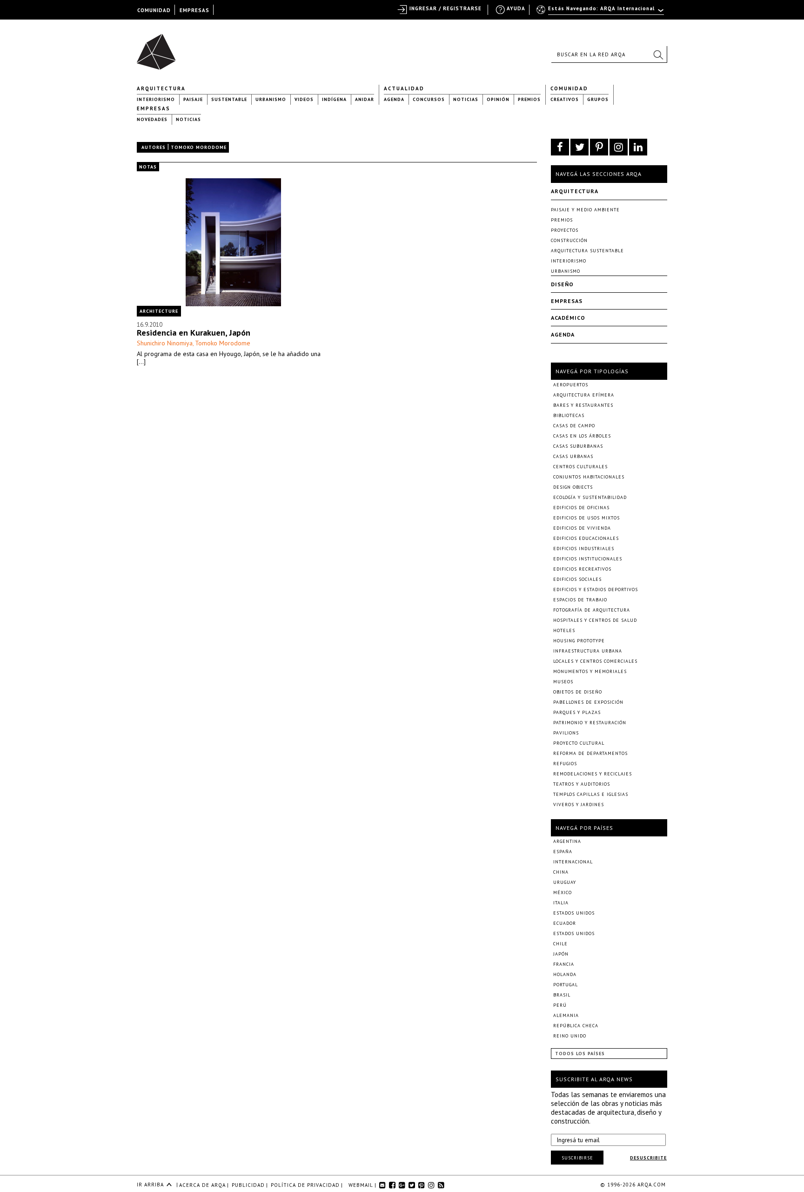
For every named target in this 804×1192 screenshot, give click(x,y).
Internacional (573, 862)
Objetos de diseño (577, 692)
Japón (561, 954)
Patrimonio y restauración (589, 723)
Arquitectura (161, 88)
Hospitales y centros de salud (595, 620)
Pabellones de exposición (588, 702)
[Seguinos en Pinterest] (599, 147)
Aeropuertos (570, 385)
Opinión (498, 99)
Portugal (565, 985)
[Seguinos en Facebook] (560, 147)
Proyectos (564, 230)
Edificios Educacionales (586, 538)
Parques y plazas (577, 712)
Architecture (159, 311)
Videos (304, 99)
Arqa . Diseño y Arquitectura (159, 47)
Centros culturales (580, 467)
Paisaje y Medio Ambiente (585, 210)
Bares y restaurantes (583, 405)
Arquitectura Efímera (583, 395)
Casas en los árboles (582, 436)
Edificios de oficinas (581, 508)
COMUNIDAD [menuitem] (154, 10)
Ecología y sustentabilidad (590, 497)
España (562, 852)
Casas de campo (574, 426)
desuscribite (648, 1158)
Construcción (569, 240)
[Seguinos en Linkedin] (638, 147)
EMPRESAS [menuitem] (194, 10)
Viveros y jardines (578, 804)
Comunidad (569, 88)
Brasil (561, 995)
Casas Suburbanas (578, 446)
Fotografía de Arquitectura (591, 610)
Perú (560, 1005)
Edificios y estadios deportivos (595, 589)
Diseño (562, 284)
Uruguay (564, 882)
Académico (568, 317)
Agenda (394, 99)
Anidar (364, 99)
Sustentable (229, 99)
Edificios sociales (577, 579)
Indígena (334, 99)
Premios (529, 99)
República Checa (575, 1026)
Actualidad (404, 88)
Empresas (153, 108)
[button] (658, 54)
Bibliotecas (568, 415)
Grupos (598, 99)
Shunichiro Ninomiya (165, 343)
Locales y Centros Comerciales (595, 661)
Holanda (564, 974)
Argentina (567, 841)
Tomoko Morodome (222, 343)
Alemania (566, 1015)
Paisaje (193, 99)
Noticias (465, 99)
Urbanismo (270, 99)
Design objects (573, 487)
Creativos (564, 99)
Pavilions (566, 733)
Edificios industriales (583, 548)
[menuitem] (601, 12)
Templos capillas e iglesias (590, 794)
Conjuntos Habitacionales (588, 477)
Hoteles (564, 630)
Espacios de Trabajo (580, 600)
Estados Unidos (574, 913)
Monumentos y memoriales (590, 671)
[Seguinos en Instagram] (619, 147)
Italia (561, 903)
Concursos (429, 99)
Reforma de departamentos (590, 753)
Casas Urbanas (573, 456)
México (562, 892)
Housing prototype (579, 641)
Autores (153, 147)
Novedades (152, 119)
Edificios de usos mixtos (586, 518)
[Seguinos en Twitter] (579, 147)
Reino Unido (569, 1036)
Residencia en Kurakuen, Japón (193, 332)
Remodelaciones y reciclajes (592, 774)
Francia (563, 964)
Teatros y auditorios (581, 784)
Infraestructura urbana (587, 651)
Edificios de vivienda (582, 528)
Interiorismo (156, 99)
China (561, 872)
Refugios (565, 764)
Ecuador (564, 923)
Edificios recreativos (582, 569)
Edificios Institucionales (587, 559)
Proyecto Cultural (578, 743)
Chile (560, 944)
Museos (563, 682)
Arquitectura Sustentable (587, 251)
